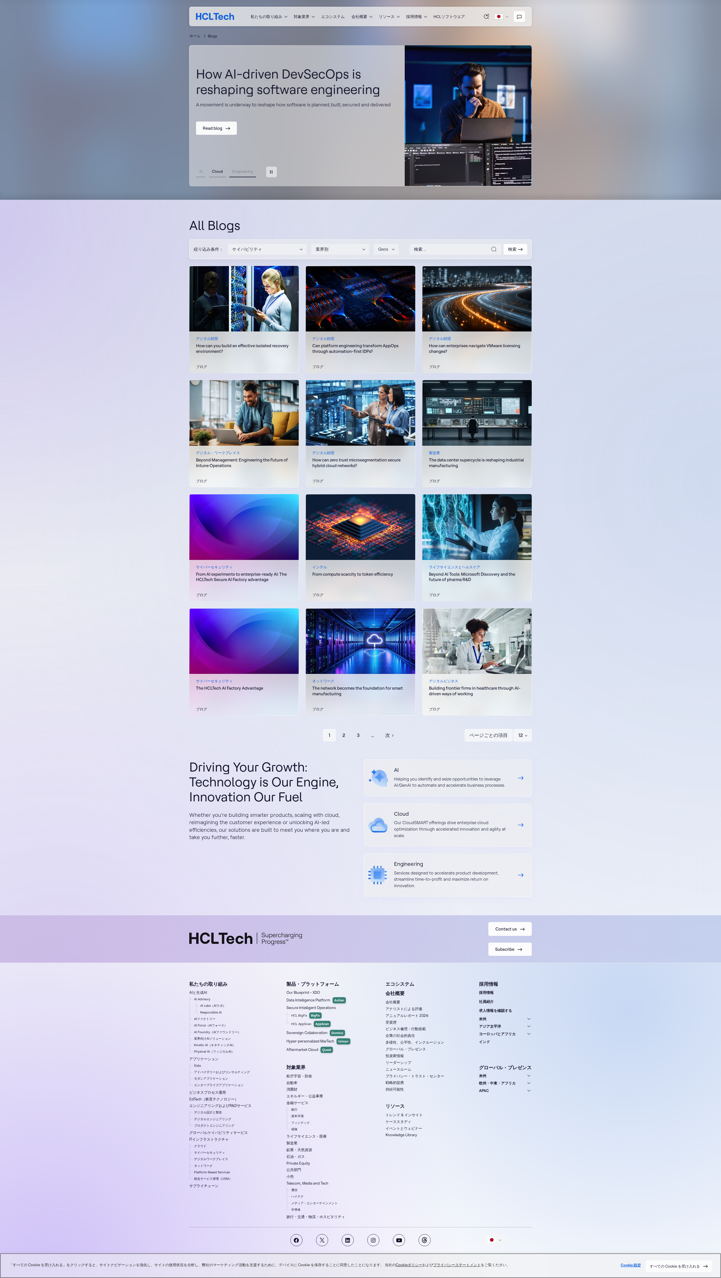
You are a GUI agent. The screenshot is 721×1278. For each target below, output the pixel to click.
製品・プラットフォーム (312, 984)
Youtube (399, 1240)
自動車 (291, 1082)
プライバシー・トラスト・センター (415, 1076)
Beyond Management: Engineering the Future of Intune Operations (242, 462)
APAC (484, 1090)
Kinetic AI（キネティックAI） (214, 1045)
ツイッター (322, 1240)
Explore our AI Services (448, 778)
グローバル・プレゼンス (406, 1049)
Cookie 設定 (631, 1265)
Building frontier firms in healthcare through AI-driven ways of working (474, 690)
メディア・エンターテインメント (314, 1203)
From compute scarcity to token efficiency (352, 574)
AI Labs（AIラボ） (213, 1006)
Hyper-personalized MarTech (317, 1041)
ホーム (195, 35)
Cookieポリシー (409, 1265)
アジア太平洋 (490, 1026)
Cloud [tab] (217, 171)
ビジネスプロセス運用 (207, 1092)
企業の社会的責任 (400, 1035)
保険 (294, 1129)
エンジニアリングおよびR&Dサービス (220, 1105)
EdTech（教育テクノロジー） (213, 1099)
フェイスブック (296, 1240)
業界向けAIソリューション (212, 1039)
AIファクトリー (204, 1019)
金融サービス (297, 1102)
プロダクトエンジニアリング (214, 1125)
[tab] (271, 172)
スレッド (425, 1240)
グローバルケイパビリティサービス (218, 1132)
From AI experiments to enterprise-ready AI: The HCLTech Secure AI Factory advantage (241, 576)
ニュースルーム (398, 1069)
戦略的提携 (395, 1082)
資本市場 (297, 1116)
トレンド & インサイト (404, 1115)
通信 (294, 1190)
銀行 (294, 1109)
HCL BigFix (305, 1015)
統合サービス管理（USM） (213, 1179)
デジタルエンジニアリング (212, 1119)
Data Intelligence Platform (315, 1000)
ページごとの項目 (488, 735)
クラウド (200, 1146)
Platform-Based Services (212, 1172)
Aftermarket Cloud (308, 1049)
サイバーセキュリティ (209, 1152)
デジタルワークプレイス (211, 1159)
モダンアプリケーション (211, 1078)
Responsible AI (211, 1012)
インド (484, 1041)
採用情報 (486, 992)
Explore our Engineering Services (448, 875)
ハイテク (297, 1196)
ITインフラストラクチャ (209, 1139)
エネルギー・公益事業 (304, 1096)
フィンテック (300, 1123)
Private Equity (298, 1163)
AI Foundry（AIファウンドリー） (217, 1032)
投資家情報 (395, 1055)
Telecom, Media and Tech (307, 1183)
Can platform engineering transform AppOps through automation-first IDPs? (355, 348)
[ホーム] (215, 16)
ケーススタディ (398, 1121)
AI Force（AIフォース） (210, 1025)
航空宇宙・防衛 (299, 1076)
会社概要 (393, 1002)
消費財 (291, 1089)
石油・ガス (295, 1156)
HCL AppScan (310, 1024)
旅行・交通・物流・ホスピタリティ (315, 1216)
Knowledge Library (401, 1135)
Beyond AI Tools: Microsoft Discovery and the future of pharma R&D (472, 576)
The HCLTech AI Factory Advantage (229, 688)
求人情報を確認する (495, 1010)
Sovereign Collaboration (314, 1032)
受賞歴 (391, 1022)
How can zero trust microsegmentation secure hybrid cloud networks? (356, 462)
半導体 (296, 1210)
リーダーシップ (398, 1062)
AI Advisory (202, 999)
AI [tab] (200, 171)
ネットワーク (203, 1166)
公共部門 (293, 1169)
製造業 (291, 1143)
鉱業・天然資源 (299, 1149)
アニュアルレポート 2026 (407, 1015)
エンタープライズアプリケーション (219, 1085)
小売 (290, 1176)
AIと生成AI (198, 992)
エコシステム (333, 16)
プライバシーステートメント (457, 1265)
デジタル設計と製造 (208, 1112)
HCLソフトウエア (449, 16)
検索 (486, 16)
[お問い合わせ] (519, 16)
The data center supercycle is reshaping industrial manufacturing (476, 462)
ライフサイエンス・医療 (306, 1136)
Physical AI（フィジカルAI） (214, 1051)
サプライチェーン (204, 1185)
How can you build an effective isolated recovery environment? (242, 348)
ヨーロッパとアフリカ (497, 1034)
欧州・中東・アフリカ (497, 1083)
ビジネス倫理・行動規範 (406, 1028)
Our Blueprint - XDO (303, 992)
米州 (482, 1019)
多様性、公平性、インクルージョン (415, 1042)
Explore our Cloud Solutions (448, 825)
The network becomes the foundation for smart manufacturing (357, 690)
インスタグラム (373, 1240)
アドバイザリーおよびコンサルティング (222, 1072)
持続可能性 (395, 1089)
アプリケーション (204, 1059)
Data (197, 1066)
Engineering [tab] (242, 171)
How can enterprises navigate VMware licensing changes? (474, 348)
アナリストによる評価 (404, 1008)
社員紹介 (486, 1001)
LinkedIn (348, 1240)
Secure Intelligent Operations (311, 1007)
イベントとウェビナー (404, 1128)
